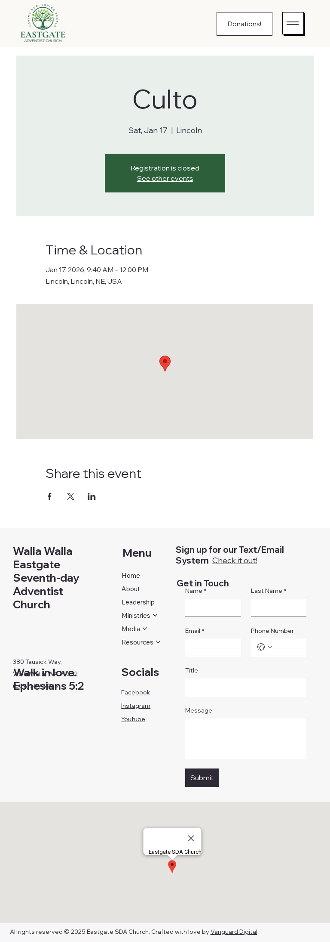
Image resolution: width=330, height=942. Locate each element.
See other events (165, 178)
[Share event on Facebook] (50, 496)
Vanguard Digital (234, 932)
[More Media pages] (145, 628)
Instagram (135, 706)
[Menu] (293, 23)
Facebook (135, 692)
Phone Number (272, 631)
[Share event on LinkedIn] (92, 496)
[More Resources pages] (158, 642)
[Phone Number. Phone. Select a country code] (264, 647)
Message (198, 710)
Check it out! (234, 560)
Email (194, 631)
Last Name (268, 591)
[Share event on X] (71, 496)
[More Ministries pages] (155, 615)
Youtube (133, 719)
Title (191, 670)
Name (195, 591)
